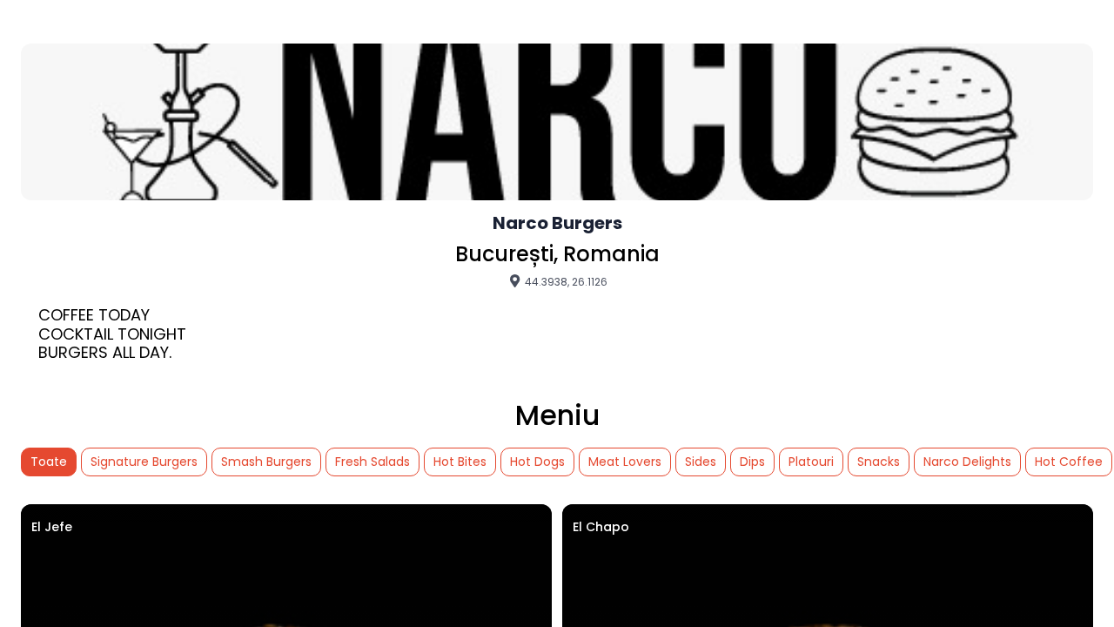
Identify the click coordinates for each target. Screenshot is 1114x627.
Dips (752, 461)
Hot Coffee (1069, 461)
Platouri (811, 461)
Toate (48, 461)
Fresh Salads (372, 461)
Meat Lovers (624, 461)
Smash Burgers (266, 461)
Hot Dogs (537, 461)
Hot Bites (460, 461)
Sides (700, 461)
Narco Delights (967, 461)
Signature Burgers (144, 461)
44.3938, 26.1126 (564, 281)
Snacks (878, 461)
